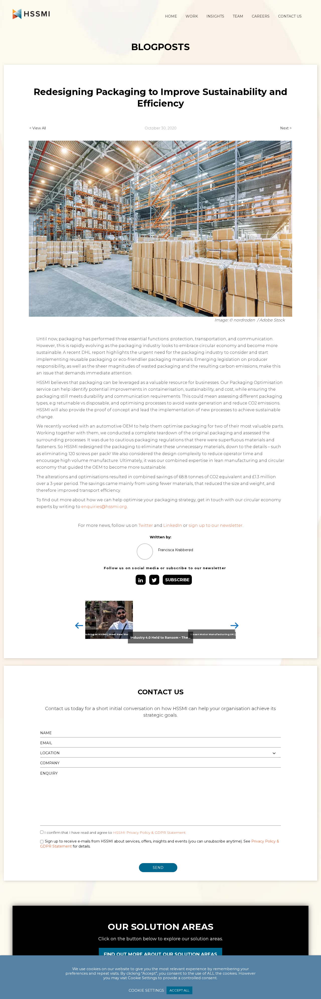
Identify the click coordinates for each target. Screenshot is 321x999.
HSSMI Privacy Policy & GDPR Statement (149, 832)
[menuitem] (171, 16)
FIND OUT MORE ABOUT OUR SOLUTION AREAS (160, 954)
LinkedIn (172, 525)
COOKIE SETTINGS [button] (146, 990)
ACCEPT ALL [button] (179, 990)
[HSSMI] (31, 13)
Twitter (145, 525)
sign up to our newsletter (216, 525)
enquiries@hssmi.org (104, 506)
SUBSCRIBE (177, 579)
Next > (286, 128)
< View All (37, 128)
